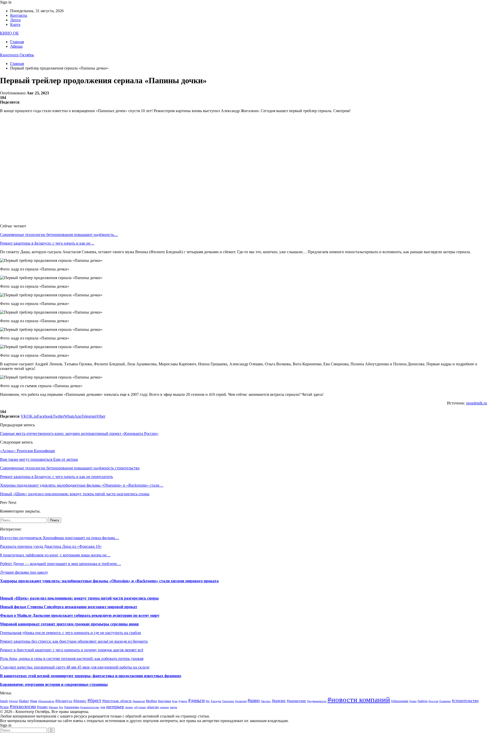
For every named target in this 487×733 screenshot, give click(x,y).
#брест (94, 700)
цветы (173, 707)
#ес (208, 701)
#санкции (445, 701)
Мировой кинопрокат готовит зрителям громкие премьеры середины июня (69, 624)
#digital (13, 701)
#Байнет (24, 701)
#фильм (53, 707)
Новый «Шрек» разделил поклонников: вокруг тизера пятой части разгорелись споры (79, 598)
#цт (61, 707)
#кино (254, 700)
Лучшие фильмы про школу (24, 572)
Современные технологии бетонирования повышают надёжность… (59, 234)
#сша (4, 707)
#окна (412, 701)
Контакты (18, 15)
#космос (266, 701)
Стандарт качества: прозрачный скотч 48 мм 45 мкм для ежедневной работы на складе (74, 667)
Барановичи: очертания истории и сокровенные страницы (54, 684)
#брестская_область (117, 701)
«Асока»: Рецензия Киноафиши (27, 451)
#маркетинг (296, 701)
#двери (183, 701)
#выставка (164, 701)
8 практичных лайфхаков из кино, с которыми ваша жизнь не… (55, 555)
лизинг (129, 707)
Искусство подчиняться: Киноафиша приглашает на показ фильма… (59, 538)
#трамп (42, 707)
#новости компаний (358, 699)
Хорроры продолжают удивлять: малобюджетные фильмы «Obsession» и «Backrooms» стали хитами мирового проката (109, 581)
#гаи (175, 701)
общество (153, 707)
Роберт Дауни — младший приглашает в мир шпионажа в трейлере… (60, 563)
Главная (17, 42)
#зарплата (228, 701)
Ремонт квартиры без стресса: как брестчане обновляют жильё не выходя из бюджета (74, 641)
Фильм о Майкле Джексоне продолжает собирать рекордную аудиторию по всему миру (80, 615)
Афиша (16, 46)
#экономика (71, 707)
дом (102, 707)
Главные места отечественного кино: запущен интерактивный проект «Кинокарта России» (79, 433)
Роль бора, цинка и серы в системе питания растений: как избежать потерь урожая (71, 658)
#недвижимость (316, 701)
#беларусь (63, 701)
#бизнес (79, 701)
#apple (4, 701)
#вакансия (139, 701)
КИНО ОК (9, 33)
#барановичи (46, 701)
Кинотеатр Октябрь (17, 55)
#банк (33, 701)
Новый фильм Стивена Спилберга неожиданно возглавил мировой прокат (68, 607)
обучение (140, 707)
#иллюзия (241, 701)
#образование (399, 701)
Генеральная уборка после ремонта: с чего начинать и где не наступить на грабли (70, 632)
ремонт (164, 707)
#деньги (196, 700)
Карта (15, 24)
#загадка (216, 701)
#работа (422, 701)
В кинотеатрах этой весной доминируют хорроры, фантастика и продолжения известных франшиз (90, 676)
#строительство (465, 700)
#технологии (23, 706)
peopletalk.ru (476, 403)
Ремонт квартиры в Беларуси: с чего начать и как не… (47, 243)
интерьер (115, 706)
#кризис (279, 700)
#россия (433, 701)
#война (151, 701)
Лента (15, 20)
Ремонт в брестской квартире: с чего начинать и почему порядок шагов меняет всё (71, 650)
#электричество (89, 707)
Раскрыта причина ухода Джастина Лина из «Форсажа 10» (51, 546)
